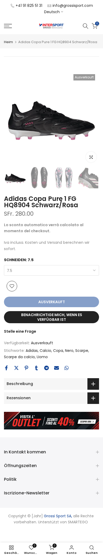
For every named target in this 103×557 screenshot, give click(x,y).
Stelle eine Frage (20, 331)
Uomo (42, 356)
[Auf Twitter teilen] (16, 368)
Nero (69, 350)
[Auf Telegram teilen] (46, 368)
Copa (58, 350)
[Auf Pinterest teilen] (26, 368)
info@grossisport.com (73, 5)
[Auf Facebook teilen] (6, 368)
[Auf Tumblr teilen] (36, 368)
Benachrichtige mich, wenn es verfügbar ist (51, 317)
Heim (8, 42)
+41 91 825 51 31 (29, 5)
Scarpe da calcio (19, 356)
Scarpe (81, 350)
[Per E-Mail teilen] (56, 368)
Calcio (45, 350)
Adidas (32, 350)
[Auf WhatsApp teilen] (66, 368)
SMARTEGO (78, 522)
